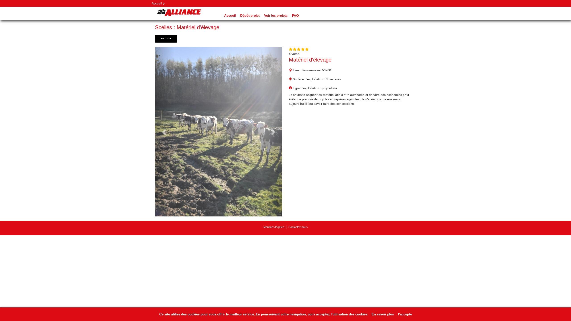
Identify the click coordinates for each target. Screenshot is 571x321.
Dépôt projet (250, 15)
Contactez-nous (298, 227)
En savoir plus (383, 314)
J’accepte (404, 314)
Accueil (157, 3)
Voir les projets (276, 15)
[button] (164, 131)
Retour (166, 38)
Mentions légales (273, 227)
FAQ (295, 15)
